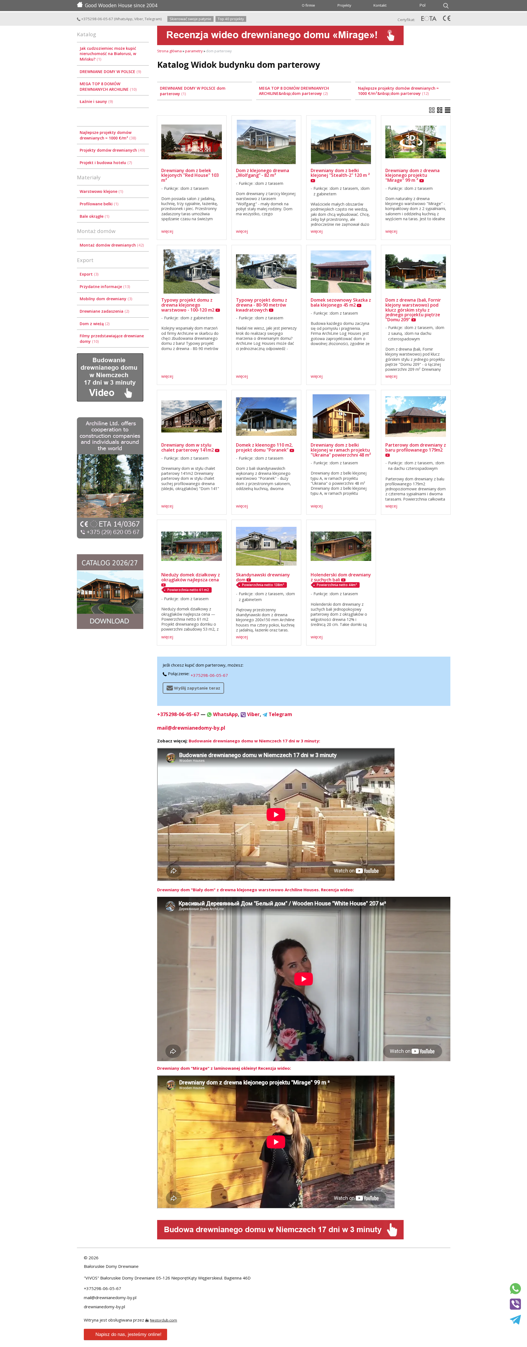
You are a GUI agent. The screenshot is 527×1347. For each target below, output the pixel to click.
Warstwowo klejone (101, 191)
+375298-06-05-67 (97, 18)
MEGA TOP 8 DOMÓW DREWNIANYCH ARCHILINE (108, 86)
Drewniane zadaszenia (104, 311)
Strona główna (169, 50)
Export (88, 274)
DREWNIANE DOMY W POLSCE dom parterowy (192, 91)
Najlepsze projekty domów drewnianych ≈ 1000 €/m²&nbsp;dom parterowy (398, 91)
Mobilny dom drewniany (105, 298)
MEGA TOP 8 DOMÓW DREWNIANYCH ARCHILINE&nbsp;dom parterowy (294, 91)
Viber (138, 18)
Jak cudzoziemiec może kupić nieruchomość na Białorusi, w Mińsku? (108, 54)
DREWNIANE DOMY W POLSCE (110, 71)
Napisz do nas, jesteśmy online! (128, 1334)
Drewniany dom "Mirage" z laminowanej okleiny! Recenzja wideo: (224, 1068)
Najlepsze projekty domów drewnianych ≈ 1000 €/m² (107, 135)
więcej (167, 231)
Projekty (344, 5)
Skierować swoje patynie (190, 18)
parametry (194, 50)
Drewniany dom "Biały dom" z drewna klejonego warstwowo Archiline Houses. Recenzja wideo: (255, 889)
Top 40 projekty (231, 18)
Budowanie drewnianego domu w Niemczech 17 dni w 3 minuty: (254, 741)
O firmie (308, 5)
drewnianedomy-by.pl (104, 1306)
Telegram (153, 18)
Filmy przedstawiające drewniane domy (112, 338)
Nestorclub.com (163, 1320)
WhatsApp (124, 18)
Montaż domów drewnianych (111, 245)
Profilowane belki (98, 203)
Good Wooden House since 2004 (121, 5)
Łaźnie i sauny (96, 101)
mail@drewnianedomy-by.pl (191, 727)
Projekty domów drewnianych (112, 150)
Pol (422, 5)
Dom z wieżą (94, 323)
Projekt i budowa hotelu (105, 162)
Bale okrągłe (94, 216)
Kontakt (379, 5)
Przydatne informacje (104, 286)
